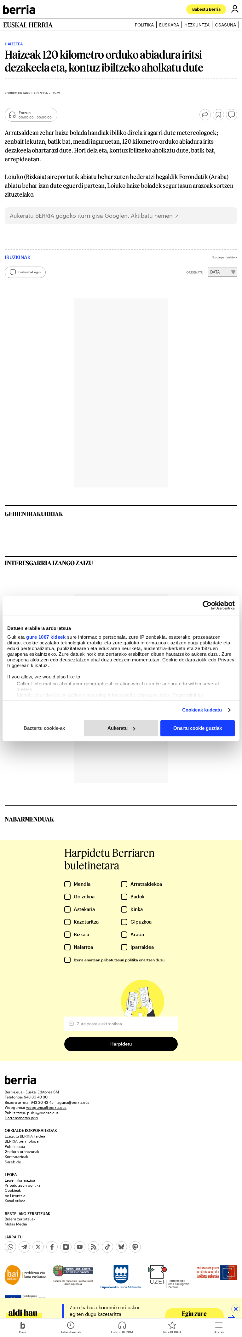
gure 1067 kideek (46, 637)
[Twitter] (38, 1247)
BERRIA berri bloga (21, 1141)
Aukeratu (117, 728)
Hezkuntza (197, 24)
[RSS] (93, 1247)
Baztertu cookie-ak (44, 728)
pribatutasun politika (119, 960)
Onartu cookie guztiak (197, 728)
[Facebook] (52, 1247)
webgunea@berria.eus (46, 1107)
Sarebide (13, 1162)
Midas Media (16, 1224)
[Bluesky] (121, 1247)
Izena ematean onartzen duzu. (119, 960)
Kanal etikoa (15, 1200)
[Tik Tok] (107, 1247)
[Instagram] (65, 1247)
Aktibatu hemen (152, 215)
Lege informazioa (20, 1180)
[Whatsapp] (10, 1247)
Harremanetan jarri (21, 1117)
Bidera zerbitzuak (20, 1219)
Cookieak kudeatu (202, 709)
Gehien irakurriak (34, 513)
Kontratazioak (16, 1156)
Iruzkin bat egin (29, 272)
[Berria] (20, 1083)
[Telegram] (24, 1247)
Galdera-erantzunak (22, 1151)
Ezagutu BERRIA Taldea (25, 1136)
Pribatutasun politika (22, 1185)
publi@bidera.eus (43, 1112)
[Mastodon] (135, 1247)
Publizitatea (15, 1146)
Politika (144, 24)
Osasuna (225, 24)
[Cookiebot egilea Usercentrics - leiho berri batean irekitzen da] (207, 605)
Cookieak (13, 1190)
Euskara (169, 24)
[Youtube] (79, 1247)
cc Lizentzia (15, 1195)
